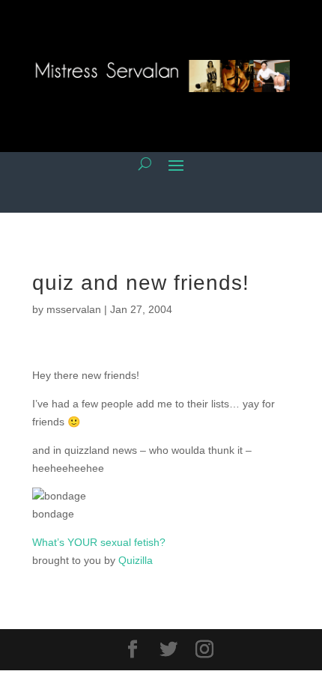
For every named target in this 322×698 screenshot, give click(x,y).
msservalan (73, 309)
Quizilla (135, 560)
